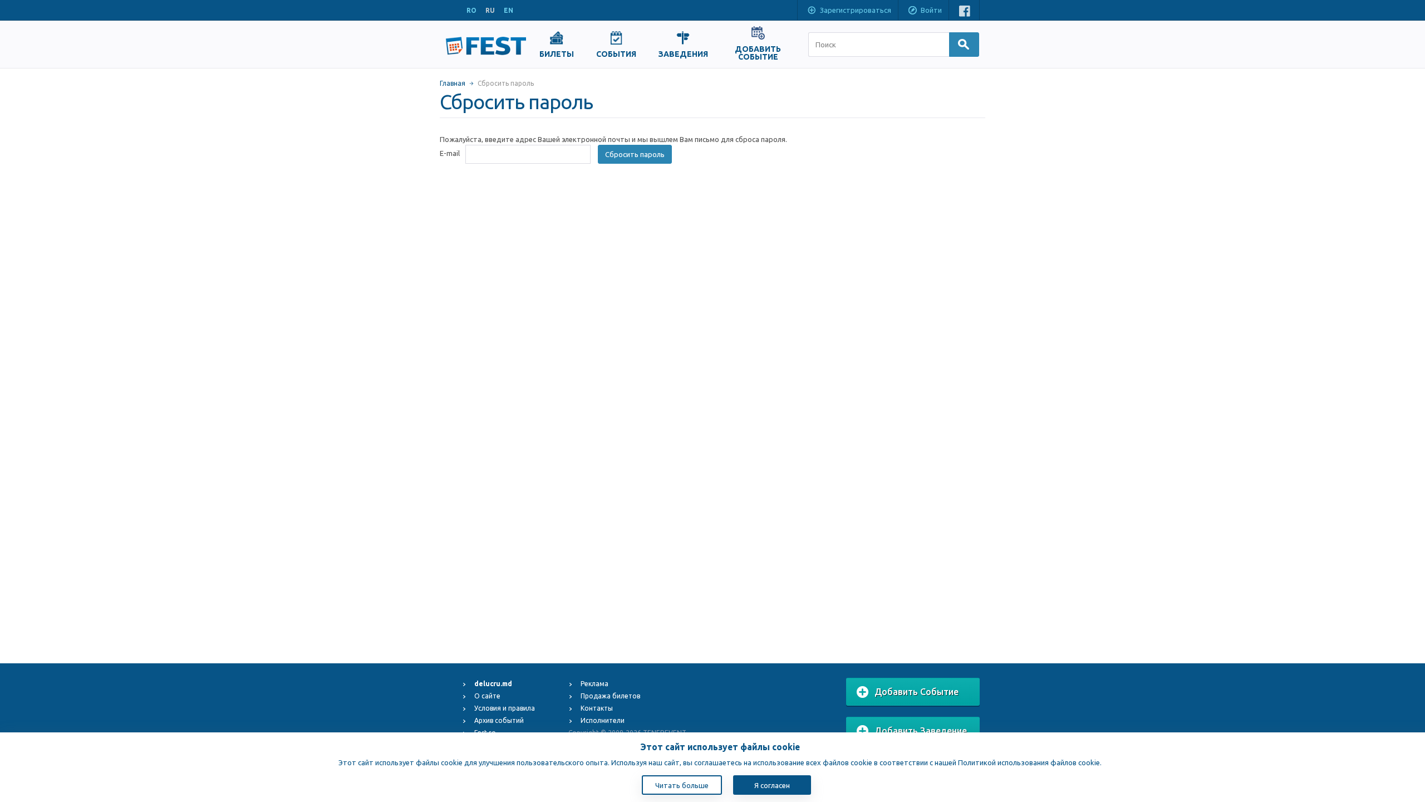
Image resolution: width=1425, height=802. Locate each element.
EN (508, 10)
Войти (931, 10)
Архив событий (499, 720)
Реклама (594, 683)
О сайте (487, 696)
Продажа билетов (610, 696)
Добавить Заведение (920, 731)
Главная (452, 83)
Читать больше (682, 785)
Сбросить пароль (635, 154)
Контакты (597, 708)
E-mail (450, 153)
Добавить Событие (916, 692)
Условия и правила (504, 708)
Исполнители (603, 720)
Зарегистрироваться (855, 10)
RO (471, 10)
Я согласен (772, 785)
